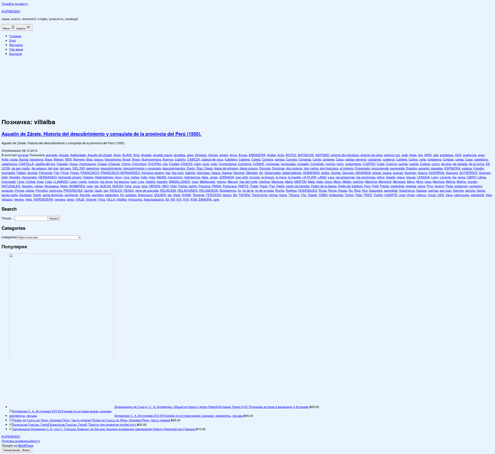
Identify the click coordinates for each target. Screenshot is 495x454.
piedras (411, 186)
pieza (421, 186)
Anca (233, 155)
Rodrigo (291, 190)
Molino (461, 181)
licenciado (9, 181)
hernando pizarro (70, 177)
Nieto (64, 186)
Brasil (127, 159)
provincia (55, 190)
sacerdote (391, 190)
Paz (272, 186)
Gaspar (227, 173)
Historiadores (104, 177)
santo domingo (53, 195)
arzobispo (446, 155)
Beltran (59, 159)
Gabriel (190, 173)
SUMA (186, 195)
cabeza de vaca (212, 159)
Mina (419, 181)
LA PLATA (309, 177)
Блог (12, 40)
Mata (311, 181)
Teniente (198, 195)
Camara (267, 159)
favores (32, 173)
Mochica (438, 181)
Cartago (448, 159)
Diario (191, 168)
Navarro (27, 186)
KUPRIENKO (11, 11)
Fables (21, 173)
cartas (459, 159)
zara (216, 199)
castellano (481, 159)
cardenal (389, 159)
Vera (29, 199)
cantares (328, 159)
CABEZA (193, 159)
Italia (205, 177)
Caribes (401, 159)
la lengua (267, 177)
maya (328, 181)
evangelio (8, 173)
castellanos (9, 164)
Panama (204, 186)
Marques (277, 181)
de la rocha (476, 164)
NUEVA (105, 186)
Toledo (312, 195)
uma (402, 195)
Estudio (479, 168)
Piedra (384, 186)
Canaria (291, 159)
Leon (434, 177)
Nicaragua (51, 186)
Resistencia (228, 190)
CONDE (258, 164)
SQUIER (160, 195)
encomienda (380, 168)
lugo (134, 181)
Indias (135, 177)
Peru (367, 186)
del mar (53, 168)
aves (481, 155)
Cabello (180, 159)
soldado (130, 195)
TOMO (323, 195)
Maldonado (207, 181)
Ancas (242, 155)
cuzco (436, 164)
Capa (339, 159)
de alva (446, 164)
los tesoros (121, 181)
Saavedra (375, 190)
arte (435, 155)
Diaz (199, 168)
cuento (413, 164)
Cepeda (62, 164)
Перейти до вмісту (15, 4)
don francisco (329, 168)
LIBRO (471, 177)
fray (168, 173)
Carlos (413, 159)
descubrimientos (173, 168)
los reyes (106, 181)
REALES (116, 190)
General (238, 173)
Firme (65, 173)
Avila (5, 159)
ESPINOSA (452, 168)
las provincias (365, 177)
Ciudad (174, 164)
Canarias (305, 159)
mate (319, 181)
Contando (317, 164)
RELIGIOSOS (208, 190)
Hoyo (118, 177)
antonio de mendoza (345, 155)
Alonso (213, 155)
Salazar (421, 190)
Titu (303, 195)
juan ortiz (242, 177)
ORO (165, 186)
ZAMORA (205, 199)
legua (401, 177)
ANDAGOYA (257, 155)
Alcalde (146, 155)
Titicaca (293, 195)
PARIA (216, 186)
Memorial (385, 181)
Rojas (323, 190)
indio (144, 177)
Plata (449, 186)
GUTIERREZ (468, 173)
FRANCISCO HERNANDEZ (120, 173)
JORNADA (226, 177)
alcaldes (179, 155)
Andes (271, 155)
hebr (5, 177)
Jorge (214, 177)
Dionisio (265, 168)
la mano (281, 177)
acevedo (52, 155)
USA (440, 195)
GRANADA (363, 173)
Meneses (399, 181)
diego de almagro (226, 168)
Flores (74, 173)
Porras (19, 190)
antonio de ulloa (371, 155)
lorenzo (93, 181)
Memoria (371, 181)
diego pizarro (249, 168)
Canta (317, 159)
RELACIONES (188, 190)
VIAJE (80, 199)
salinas (433, 190)
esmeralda (397, 168)
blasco (98, 159)
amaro (223, 155)
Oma (128, 186)
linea (40, 181)
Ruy (365, 190)
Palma (182, 186)
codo (214, 164)
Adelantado (78, 155)
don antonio (294, 168)
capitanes (374, 159)
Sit (122, 195)
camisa (279, 159)
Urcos (432, 195)
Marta (289, 181)
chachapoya (87, 164)
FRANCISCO (89, 173)
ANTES (290, 155)
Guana (422, 173)
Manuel (233, 181)
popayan (8, 190)
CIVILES (187, 164)
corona (330, 164)
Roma (332, 190)
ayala (14, 159)
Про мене (16, 49)
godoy (325, 173)
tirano (283, 195)
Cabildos (231, 159)
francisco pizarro (152, 173)
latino (380, 177)
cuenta (403, 164)
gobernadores (291, 173)
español (423, 168)
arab (405, 155)
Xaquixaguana (153, 199)
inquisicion (175, 177)
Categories (9, 237)
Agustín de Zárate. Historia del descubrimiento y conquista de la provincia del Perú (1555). (101, 133)
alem (190, 155)
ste (170, 195)
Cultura (425, 164)
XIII (172, 199)
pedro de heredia (298, 186)
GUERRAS (436, 173)
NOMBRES (77, 186)
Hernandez (29, 177)
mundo (472, 181)
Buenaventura (151, 159)
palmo (193, 186)
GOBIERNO (311, 173)
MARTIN (300, 181)
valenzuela (461, 195)
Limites (30, 181)
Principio (42, 190)
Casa (469, 159)
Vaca (449, 195)
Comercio (244, 164)
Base (48, 159)
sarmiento (71, 195)
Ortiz (173, 186)
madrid (150, 181)
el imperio (346, 168)
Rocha (279, 190)
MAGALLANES (179, 181)
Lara (331, 177)
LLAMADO (60, 181)
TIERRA (244, 195)
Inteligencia (192, 177)
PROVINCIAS (73, 190)
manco (221, 181)
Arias (412, 155)
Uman (411, 195)
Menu (411, 181)
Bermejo (79, 159)
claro (197, 164)
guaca (387, 173)
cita (165, 164)
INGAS (161, 177)
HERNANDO (47, 177)
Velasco (7, 199)
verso (70, 199)
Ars (420, 155)
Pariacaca (230, 186)
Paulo (264, 186)
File (56, 173)
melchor (358, 181)
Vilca (101, 199)
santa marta (10, 195)
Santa (481, 190)
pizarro (439, 186)
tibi (235, 195)
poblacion (461, 186)
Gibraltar (252, 173)
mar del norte (248, 181)
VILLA (111, 199)
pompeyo (475, 186)
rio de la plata (264, 190)
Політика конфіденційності (21, 441)
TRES (368, 195)
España (411, 168)
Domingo (278, 168)
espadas (437, 168)
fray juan (178, 173)
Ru (351, 190)
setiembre (112, 195)
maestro (161, 181)
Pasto (254, 186)
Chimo (126, 164)
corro (340, 164)
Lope (73, 181)
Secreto (85, 195)
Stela (176, 195)
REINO (129, 190)
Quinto (88, 190)
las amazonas (345, 177)
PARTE (243, 186)
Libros (482, 177)
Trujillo (378, 195)
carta (422, 159)
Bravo (136, 159)
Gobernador (273, 173)
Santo (37, 195)
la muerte (294, 177)
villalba (121, 199)
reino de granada (147, 190)
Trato (358, 195)
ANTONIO (322, 155)
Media (347, 181)
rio (239, 190)
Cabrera (244, 159)
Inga (152, 177)
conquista (272, 164)
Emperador (362, 168)
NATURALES (11, 186)
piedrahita (397, 186)
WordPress (25, 445)
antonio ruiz (392, 155)
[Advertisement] (247, 86)
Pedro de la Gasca (324, 186)
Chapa (102, 164)
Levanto (445, 177)
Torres (349, 195)
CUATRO (369, 164)
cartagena (434, 159)
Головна (15, 36)
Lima (20, 181)
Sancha (458, 190)
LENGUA (423, 177)
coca (205, 164)
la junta (255, 177)
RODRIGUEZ (307, 190)
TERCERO (213, 195)
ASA (458, 155)
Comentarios (227, 164)
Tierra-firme (260, 195)
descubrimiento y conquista (142, 168)
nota (90, 186)
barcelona (37, 159)
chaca (73, 164)
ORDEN (154, 186)
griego (377, 173)
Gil (261, 173)
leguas (411, 177)
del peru (65, 168)
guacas (398, 173)
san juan (445, 190)
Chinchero (139, 164)
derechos (92, 168)
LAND (322, 177)
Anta (280, 155)
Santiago (25, 195)
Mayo (337, 181)
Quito (98, 190)
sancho (470, 190)
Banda (23, 159)
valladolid (477, 195)
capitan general (355, 159)
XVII (186, 199)
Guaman (410, 173)
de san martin (21, 168)
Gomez (336, 173)
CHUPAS (154, 164)
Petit (375, 186)
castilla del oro (45, 164)
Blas (89, 159)
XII (167, 199)
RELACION (168, 190)
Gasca (216, 173)
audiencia (469, 155)
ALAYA (127, 155)
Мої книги (16, 45)
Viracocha (135, 199)
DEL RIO (79, 168)
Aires (117, 155)
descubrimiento (111, 168)
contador (303, 164)
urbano (421, 195)
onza (136, 186)
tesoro (227, 195)
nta (96, 186)
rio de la (247, 190)
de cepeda (460, 164)
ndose (38, 186)
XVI (178, 199)
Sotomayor (145, 195)
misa (428, 181)
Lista (48, 181)
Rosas (342, 190)
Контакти (15, 54)
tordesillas (336, 195)
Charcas (114, 164)
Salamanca (407, 190)
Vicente (91, 199)
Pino (430, 186)
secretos (97, 195)
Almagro (201, 155)
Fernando (45, 173)
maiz (195, 181)
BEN (68, 159)
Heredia (14, 177)
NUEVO (117, 186)
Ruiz (357, 190)
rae (106, 190)
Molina (450, 181)
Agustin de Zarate (100, 155)
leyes (461, 177)
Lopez (82, 181)
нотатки (23, 155)
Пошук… (8, 218)
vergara (60, 199)
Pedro (280, 186)
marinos (264, 181)
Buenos (168, 159)
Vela (489, 195)
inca (126, 177)
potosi (30, 190)
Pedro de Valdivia (350, 186)
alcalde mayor (162, 155)
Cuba (380, 164)
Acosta (64, 155)
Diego (208, 168)
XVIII (193, 199)
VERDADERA (43, 199)
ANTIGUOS (306, 155)
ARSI (428, 155)
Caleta (255, 159)
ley (454, 177)
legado (390, 177)
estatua (467, 168)
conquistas (288, 164)
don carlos (311, 168)
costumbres (353, 164)
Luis (141, 181)
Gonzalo (348, 173)
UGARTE (391, 195)
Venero (19, 199)
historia (88, 177)
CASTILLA (26, 164)
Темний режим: (12, 450)
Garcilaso (203, 173)
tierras (273, 195)
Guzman (485, 173)
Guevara (452, 173)
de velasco (39, 168)
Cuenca (391, 164)
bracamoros (113, 159)
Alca (136, 155)
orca (144, 186)
